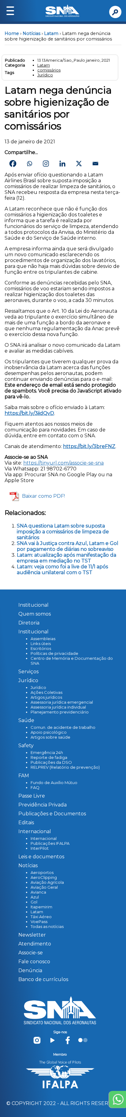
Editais (26, 822)
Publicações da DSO (51, 762)
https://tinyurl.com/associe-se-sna (63, 463)
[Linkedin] (62, 163)
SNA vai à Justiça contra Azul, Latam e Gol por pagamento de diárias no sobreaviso (67, 546)
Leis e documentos (41, 857)
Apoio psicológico (49, 732)
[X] (79, 163)
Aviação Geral (44, 887)
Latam (51, 33)
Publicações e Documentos (52, 814)
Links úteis (41, 643)
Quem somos (34, 614)
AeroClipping (44, 877)
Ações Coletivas (46, 692)
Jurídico (45, 74)
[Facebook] (12, 163)
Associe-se (30, 953)
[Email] (95, 163)
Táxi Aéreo (41, 916)
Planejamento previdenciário (60, 711)
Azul (35, 897)
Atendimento (34, 944)
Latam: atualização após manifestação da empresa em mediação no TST (66, 558)
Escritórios (41, 648)
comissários (49, 70)
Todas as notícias (47, 926)
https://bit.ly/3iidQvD (29, 413)
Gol (34, 901)
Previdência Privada (42, 805)
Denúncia (30, 970)
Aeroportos (42, 872)
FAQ (35, 787)
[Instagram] (46, 163)
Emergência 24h (47, 752)
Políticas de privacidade (54, 653)
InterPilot (40, 848)
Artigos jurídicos (46, 697)
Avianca (38, 892)
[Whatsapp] (29, 163)
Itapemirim (41, 906)
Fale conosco (34, 961)
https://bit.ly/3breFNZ (89, 446)
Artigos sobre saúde (50, 737)
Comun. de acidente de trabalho (63, 727)
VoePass (39, 921)
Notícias (31, 33)
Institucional (33, 605)
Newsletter (32, 935)
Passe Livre (31, 796)
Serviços (28, 671)
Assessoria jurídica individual (58, 707)
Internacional (44, 838)
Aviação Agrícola (47, 882)
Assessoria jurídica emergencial (62, 702)
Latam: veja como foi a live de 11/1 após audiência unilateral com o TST (62, 569)
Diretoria (28, 623)
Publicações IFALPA (50, 843)
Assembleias (43, 638)
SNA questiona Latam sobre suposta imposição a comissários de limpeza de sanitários (63, 531)
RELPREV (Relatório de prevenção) (65, 767)
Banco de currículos (43, 979)
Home (12, 33)
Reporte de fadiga (49, 757)
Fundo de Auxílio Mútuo (54, 782)
